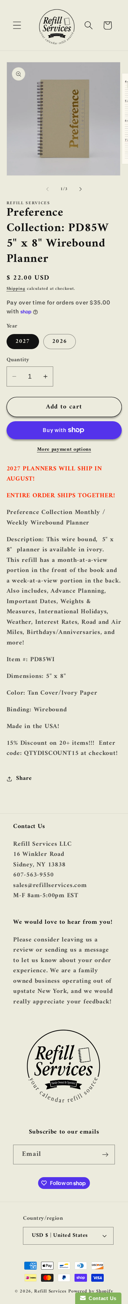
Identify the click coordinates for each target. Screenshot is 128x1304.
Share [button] (24, 778)
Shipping (16, 288)
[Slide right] (81, 189)
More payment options (64, 449)
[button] (17, 25)
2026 (59, 341)
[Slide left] (47, 189)
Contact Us (101, 1298)
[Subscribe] (105, 1155)
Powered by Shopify (90, 1291)
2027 (22, 341)
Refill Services (50, 1291)
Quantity (18, 360)
